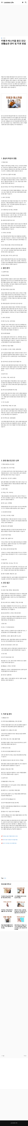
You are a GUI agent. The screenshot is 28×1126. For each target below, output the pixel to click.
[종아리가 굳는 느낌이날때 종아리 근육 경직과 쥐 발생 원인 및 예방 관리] (21, 904)
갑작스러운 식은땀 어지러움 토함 (9, 839)
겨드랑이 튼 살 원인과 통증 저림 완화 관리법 (7, 897)
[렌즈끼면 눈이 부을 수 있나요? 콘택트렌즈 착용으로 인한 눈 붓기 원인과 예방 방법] (21, 919)
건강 (4, 38)
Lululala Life (9, 2)
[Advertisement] (14, 20)
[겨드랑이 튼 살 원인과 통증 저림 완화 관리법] (7, 890)
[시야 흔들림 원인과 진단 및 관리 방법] (21, 890)
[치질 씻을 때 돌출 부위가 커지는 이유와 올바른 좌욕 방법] (7, 919)
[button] (2, 2)
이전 (25, 1055)
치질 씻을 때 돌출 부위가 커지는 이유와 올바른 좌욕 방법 (7, 926)
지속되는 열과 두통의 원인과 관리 (10, 836)
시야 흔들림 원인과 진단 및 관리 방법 (20, 897)
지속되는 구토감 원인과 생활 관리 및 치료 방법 (6, 910)
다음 (3, 1055)
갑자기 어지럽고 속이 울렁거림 (9, 843)
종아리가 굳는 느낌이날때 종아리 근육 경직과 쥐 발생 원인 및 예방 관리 (20, 911)
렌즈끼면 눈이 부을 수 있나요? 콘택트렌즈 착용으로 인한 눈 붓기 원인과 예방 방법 (21, 927)
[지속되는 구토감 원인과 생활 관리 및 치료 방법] (7, 904)
